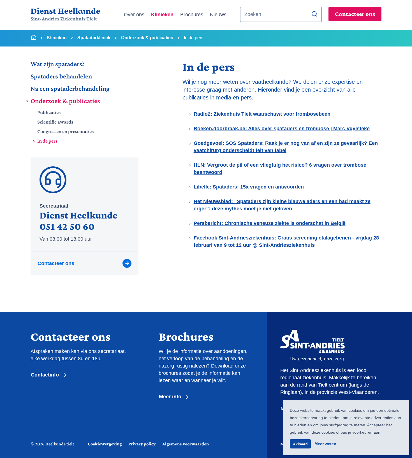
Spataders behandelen (61, 76)
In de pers (47, 141)
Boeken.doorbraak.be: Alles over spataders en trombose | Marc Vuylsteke (282, 128)
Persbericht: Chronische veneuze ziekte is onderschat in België (270, 223)
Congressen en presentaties (65, 131)
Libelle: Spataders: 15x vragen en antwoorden (249, 187)
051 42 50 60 (67, 226)
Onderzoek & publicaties (65, 100)
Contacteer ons (355, 13)
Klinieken (162, 14)
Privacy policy (142, 443)
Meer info (171, 396)
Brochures (191, 14)
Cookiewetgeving (105, 443)
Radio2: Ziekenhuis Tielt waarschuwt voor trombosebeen (262, 114)
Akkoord (300, 443)
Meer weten (325, 443)
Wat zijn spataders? (58, 64)
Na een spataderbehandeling (70, 88)
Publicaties (49, 112)
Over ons (134, 14)
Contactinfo (45, 375)
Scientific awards (55, 122)
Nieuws (218, 14)
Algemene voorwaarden (185, 443)
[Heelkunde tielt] (65, 15)
